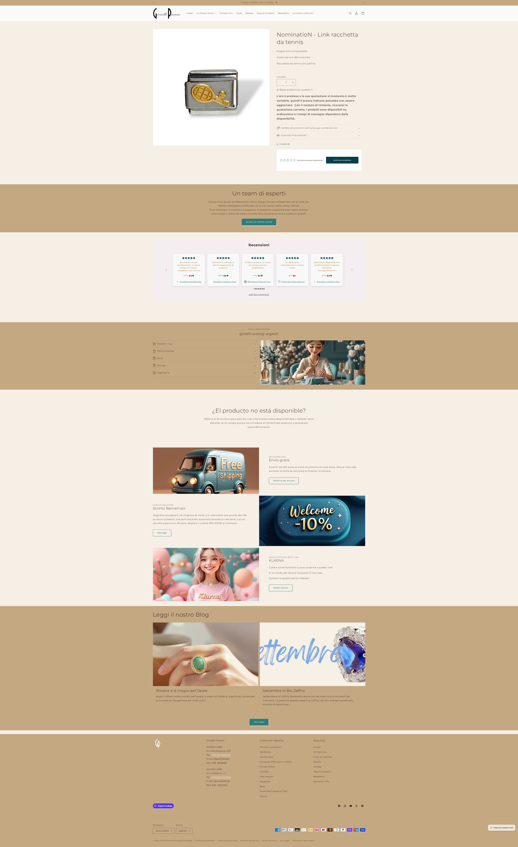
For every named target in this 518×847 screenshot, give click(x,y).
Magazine (265, 781)
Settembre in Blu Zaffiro (284, 691)
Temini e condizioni (270, 747)
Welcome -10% (321, 781)
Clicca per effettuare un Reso (275, 762)
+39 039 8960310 (221, 755)
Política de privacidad (227, 841)
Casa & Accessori (322, 772)
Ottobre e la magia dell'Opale (182, 691)
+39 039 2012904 (221, 777)
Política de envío (269, 841)
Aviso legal (284, 841)
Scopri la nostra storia (259, 222)
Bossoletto (319, 776)
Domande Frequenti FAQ (273, 791)
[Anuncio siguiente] (364, 2)
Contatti (264, 772)
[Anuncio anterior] (154, 2)
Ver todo (259, 722)
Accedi (317, 747)
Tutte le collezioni (323, 757)
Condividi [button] (284, 144)
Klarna (263, 796)
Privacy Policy (267, 767)
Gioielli (317, 762)
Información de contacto (303, 841)
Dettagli (162, 533)
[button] (206, 13)
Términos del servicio (249, 841)
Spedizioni (265, 752)
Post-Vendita (267, 776)
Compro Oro (320, 752)
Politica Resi (266, 757)
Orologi (317, 767)
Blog (262, 786)
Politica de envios (283, 480)
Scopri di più (280, 587)
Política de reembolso (205, 841)
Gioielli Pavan (166, 841)
